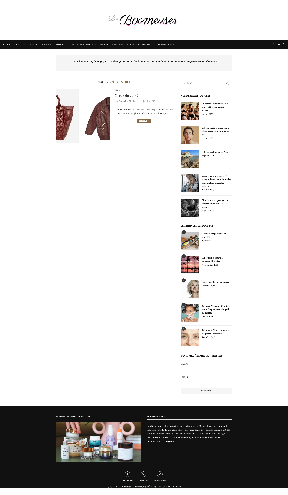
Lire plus (143, 121)
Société (45, 44)
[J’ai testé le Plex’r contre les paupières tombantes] (190, 337)
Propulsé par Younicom (169, 486)
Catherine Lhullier (127, 101)
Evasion (34, 44)
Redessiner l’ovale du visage (215, 282)
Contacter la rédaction (139, 44)
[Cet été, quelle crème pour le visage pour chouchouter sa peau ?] (190, 135)
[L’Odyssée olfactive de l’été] (190, 159)
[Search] (283, 44)
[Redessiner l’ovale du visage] (190, 289)
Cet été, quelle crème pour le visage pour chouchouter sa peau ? (215, 131)
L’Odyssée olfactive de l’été (215, 152)
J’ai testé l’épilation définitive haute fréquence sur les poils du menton (216, 309)
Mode (5, 44)
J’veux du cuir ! (126, 96)
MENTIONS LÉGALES (145, 486)
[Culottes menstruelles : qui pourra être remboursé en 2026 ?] (190, 111)
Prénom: (185, 376)
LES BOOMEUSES (123, 486)
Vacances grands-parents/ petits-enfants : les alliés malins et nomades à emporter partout (217, 181)
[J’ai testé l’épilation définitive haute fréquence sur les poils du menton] (190, 313)
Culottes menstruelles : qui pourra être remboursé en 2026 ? (215, 107)
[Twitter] (276, 44)
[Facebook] (272, 44)
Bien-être (60, 44)
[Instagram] (279, 44)
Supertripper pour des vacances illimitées (213, 259)
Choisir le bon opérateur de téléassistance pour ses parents (215, 203)
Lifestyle (19, 44)
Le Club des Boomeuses (82, 44)
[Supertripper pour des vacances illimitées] (190, 265)
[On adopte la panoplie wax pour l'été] (190, 241)
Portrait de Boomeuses (111, 44)
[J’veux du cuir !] (83, 116)
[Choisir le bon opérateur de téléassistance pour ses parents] (190, 208)
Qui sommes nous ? (165, 44)
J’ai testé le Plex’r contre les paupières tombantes (215, 332)
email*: (184, 364)
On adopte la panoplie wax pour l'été (214, 235)
